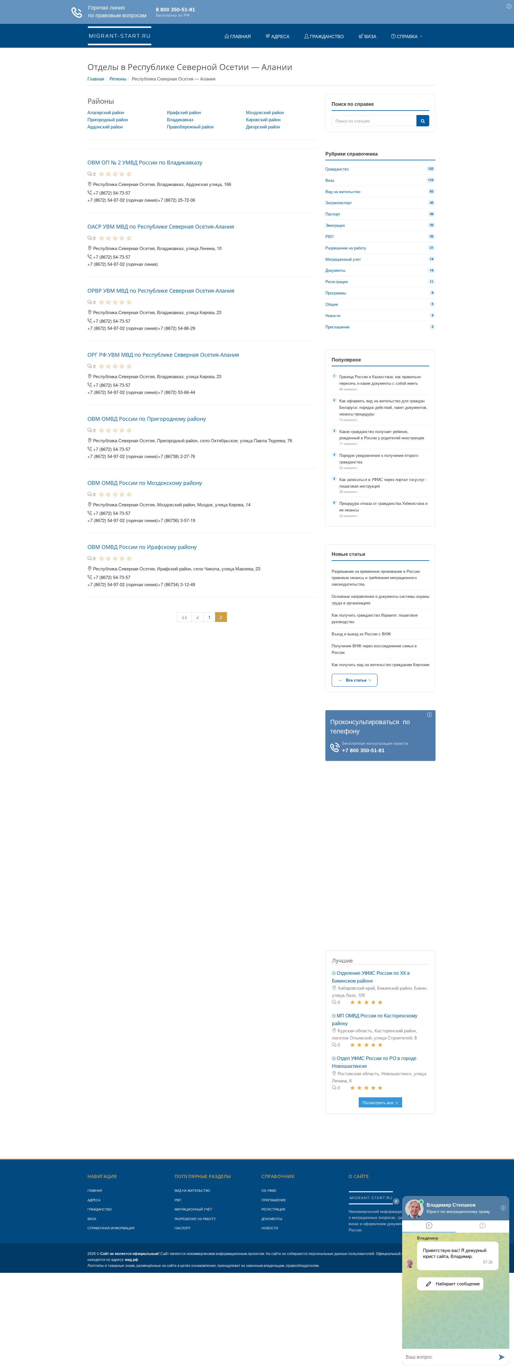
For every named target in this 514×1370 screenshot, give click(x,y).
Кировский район (263, 119)
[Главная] (119, 35)
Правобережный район (190, 126)
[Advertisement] (380, 850)
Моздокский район (265, 112)
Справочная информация (110, 1227)
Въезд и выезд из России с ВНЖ (361, 634)
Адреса (93, 1199)
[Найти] (422, 120)
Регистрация (273, 1209)
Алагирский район (105, 112)
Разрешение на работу (195, 1218)
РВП (178, 1199)
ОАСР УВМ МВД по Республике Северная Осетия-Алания (160, 226)
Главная (95, 78)
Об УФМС (269, 1190)
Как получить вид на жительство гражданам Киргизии (380, 664)
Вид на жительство (192, 1190)
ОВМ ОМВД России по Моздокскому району (144, 482)
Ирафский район (184, 112)
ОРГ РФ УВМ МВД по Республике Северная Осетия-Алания (163, 354)
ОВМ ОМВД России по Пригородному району (146, 418)
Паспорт (183, 1227)
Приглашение (273, 1199)
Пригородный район (107, 119)
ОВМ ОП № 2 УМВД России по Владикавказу (144, 162)
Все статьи (356, 680)
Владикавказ (180, 119)
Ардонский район (105, 126)
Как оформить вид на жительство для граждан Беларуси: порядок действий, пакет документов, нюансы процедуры (383, 407)
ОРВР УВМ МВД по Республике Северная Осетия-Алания (160, 290)
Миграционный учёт (193, 1209)
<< (184, 617)
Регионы (117, 78)
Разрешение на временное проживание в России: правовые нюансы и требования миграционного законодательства (376, 577)
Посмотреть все (379, 1102)
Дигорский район (263, 126)
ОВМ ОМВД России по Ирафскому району (142, 546)
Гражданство (99, 1209)
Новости (269, 1227)
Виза (91, 1218)
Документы (271, 1218)
